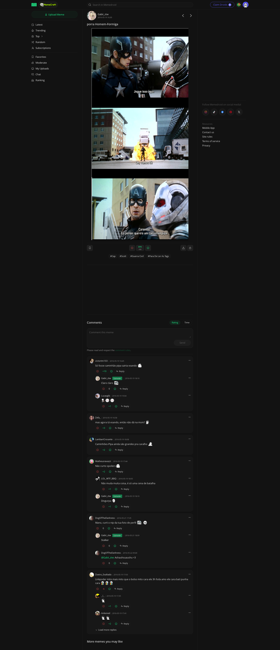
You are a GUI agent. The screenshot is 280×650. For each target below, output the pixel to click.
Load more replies (107, 629)
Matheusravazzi (103, 461)
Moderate (41, 62)
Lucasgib (106, 395)
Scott (123, 256)
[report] (183, 248)
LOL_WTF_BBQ (109, 478)
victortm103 (101, 360)
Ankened (106, 613)
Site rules (207, 136)
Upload (56, 14)
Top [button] (38, 36)
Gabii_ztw (103, 14)
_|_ (103, 595)
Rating (175, 322)
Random (40, 42)
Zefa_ (98, 417)
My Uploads (42, 68)
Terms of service (211, 141)
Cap (114, 256)
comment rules (122, 350)
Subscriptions (43, 48)
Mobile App (208, 128)
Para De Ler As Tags (159, 256)
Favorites (41, 56)
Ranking (40, 80)
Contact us (208, 132)
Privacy (206, 145)
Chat (38, 74)
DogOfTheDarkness (105, 517)
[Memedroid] (34, 4)
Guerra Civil (138, 256)
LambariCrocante (104, 439)
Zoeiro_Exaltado (103, 574)
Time (186, 322)
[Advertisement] (224, 54)
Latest (39, 24)
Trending (41, 30)
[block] (190, 248)
